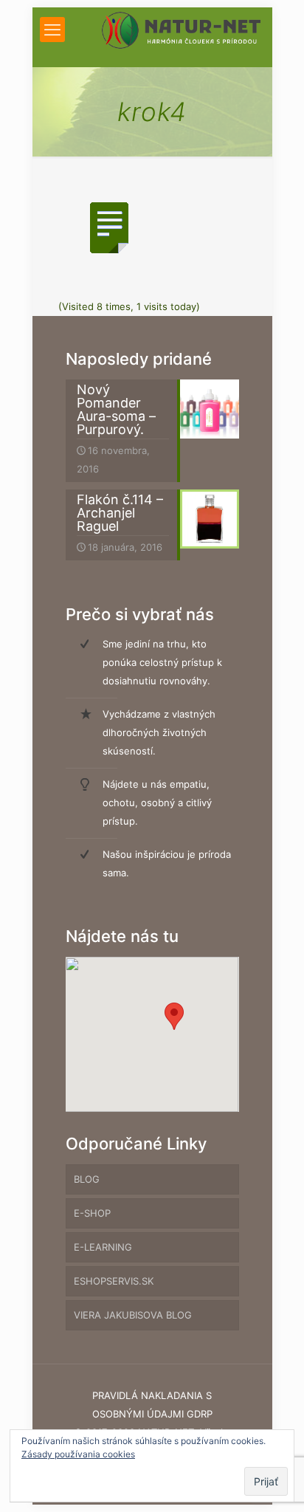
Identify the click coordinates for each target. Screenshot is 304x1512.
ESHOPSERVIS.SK (113, 1281)
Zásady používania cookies (78, 1454)
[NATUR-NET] (181, 29)
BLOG (87, 1179)
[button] (174, 1016)
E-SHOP (92, 1213)
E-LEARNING (103, 1247)
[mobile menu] (52, 29)
